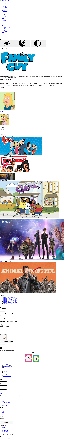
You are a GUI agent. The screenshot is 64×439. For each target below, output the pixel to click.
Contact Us (3, 401)
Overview (6, 72)
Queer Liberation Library (5, 430)
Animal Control (2, 293)
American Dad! (2, 155)
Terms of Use (3, 403)
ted (0, 180)
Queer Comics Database (5, 429)
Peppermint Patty (4, 132)
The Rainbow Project (5, 431)
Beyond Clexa (4, 428)
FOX (5, 363)
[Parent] (4, 113)
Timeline (9, 72)
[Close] (0, 315)
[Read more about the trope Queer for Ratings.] (2, 374)
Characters (12, 72)
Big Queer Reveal (5, 371)
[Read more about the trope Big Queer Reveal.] (2, 371)
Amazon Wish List (4, 405)
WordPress (16, 432)
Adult (5, 366)
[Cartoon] (2, 113)
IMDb (3, 367)
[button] (0, 39)
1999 (5, 365)
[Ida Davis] (7, 109)
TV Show (7, 364)
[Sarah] (4, 124)
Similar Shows (16, 72)
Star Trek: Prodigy (2, 261)
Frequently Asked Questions (6, 402)
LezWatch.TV (9, 432)
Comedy (10, 366)
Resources (3, 404)
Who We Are (3, 400)
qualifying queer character (37, 316)
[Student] (3, 127)
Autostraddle (3, 427)
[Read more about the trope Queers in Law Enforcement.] (2, 376)
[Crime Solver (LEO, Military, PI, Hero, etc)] (3, 113)
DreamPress (26, 432)
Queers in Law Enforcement (7, 376)
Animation (7, 366)
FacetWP (19, 432)
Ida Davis (1, 111)
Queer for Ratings (5, 374)
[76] (36, 361)
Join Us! (32, 397)
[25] (29, 361)
